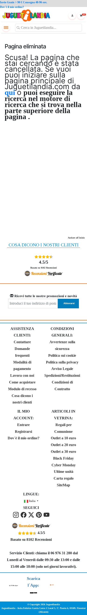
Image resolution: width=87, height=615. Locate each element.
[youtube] (46, 514)
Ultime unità (63, 472)
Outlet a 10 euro (63, 438)
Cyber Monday (64, 465)
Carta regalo (64, 478)
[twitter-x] (31, 514)
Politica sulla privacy (62, 362)
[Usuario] (72, 15)
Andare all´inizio (76, 237)
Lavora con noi (22, 375)
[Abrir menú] (6, 27)
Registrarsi (23, 432)
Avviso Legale (62, 369)
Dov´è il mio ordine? (23, 438)
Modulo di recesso (22, 389)
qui (11, 92)
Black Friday (63, 458)
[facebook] (24, 514)
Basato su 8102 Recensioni (43, 264)
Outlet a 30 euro (63, 452)
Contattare (22, 342)
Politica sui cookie (62, 355)
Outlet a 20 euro (63, 445)
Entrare (23, 425)
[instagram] (16, 514)
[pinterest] (39, 514)
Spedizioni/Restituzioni (62, 375)
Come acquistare (22, 382)
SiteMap (63, 485)
